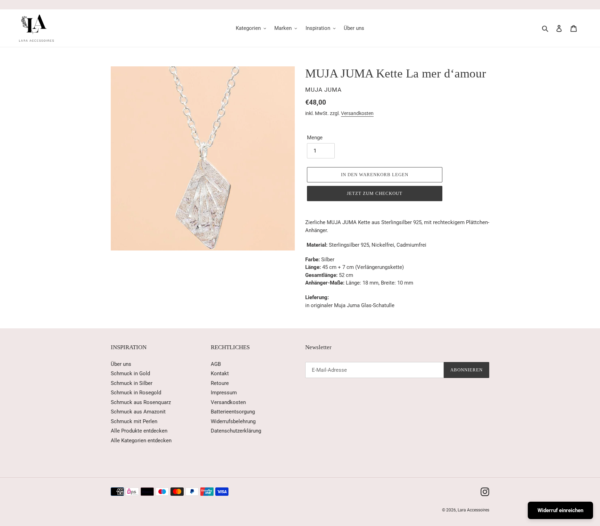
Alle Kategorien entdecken (141, 440)
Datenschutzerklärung (236, 431)
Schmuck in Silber (131, 383)
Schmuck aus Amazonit (138, 412)
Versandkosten (357, 113)
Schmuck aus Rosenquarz (141, 402)
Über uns (121, 364)
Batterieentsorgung (233, 412)
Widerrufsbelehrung (233, 421)
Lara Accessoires (473, 510)
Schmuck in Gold (130, 373)
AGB (216, 364)
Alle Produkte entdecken (139, 431)
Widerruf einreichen (560, 510)
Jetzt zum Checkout (375, 193)
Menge (315, 137)
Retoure (220, 383)
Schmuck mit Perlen (134, 421)
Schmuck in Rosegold (136, 392)
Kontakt (220, 373)
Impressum (224, 392)
